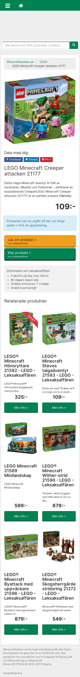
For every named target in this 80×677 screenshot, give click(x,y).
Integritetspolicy (12, 673)
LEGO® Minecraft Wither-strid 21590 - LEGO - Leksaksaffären (58, 475)
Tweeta (33, 159)
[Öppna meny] (7, 5)
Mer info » (21, 407)
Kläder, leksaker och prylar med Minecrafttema (40, 25)
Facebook (15, 159)
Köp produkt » (19, 254)
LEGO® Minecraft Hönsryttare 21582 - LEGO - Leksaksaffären (20, 366)
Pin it (47, 159)
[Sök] (74, 45)
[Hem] (20, 5)
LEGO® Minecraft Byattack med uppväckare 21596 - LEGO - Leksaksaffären (20, 586)
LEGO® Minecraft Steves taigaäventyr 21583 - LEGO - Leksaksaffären (58, 368)
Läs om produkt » (22, 241)
